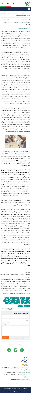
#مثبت (13, 300)
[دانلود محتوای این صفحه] (8, 309)
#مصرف (18, 303)
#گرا (9, 300)
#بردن (18, 300)
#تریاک (7, 303)
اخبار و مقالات (27, 13)
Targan (14, 391)
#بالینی (27, 300)
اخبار (23, 13)
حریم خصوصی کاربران (12, 384)
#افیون (12, 303)
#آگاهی (7, 298)
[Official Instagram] (9, 350)
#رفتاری (17, 298)
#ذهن (11, 298)
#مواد (27, 298)
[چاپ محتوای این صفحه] (5, 309)
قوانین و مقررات (6, 384)
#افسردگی (26, 306)
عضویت (8, 3)
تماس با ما (18, 384)
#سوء (22, 303)
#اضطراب (20, 306)
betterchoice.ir (15, 389)
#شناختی (22, 298)
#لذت (22, 300)
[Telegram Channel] (15, 350)
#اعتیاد (27, 303)
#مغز (5, 300)
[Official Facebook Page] (22, 350)
